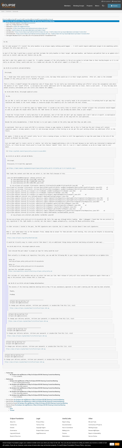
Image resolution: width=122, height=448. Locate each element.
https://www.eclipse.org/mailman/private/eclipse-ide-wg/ (30, 28)
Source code (15, 11)
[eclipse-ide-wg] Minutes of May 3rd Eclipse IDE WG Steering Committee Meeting (34, 381)
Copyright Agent (41, 427)
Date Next (12, 19)
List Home (50, 19)
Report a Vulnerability (95, 433)
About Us (12, 422)
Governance (13, 430)
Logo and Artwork (15, 433)
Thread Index (42, 19)
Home (2, 11)
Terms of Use (40, 424)
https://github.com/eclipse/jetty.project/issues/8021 (27, 151)
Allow (117, 444)
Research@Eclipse (94, 430)
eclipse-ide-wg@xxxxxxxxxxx (21, 26)
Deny (112, 444)
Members (67, 6)
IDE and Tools (92, 422)
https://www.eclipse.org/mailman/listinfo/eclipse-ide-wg (31, 32)
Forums (64, 433)
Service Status (93, 436)
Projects (89, 6)
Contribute (8, 11)
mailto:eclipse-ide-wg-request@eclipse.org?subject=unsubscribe (70, 33)
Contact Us (13, 424)
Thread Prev (19, 19)
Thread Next (27, 19)
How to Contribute (67, 427)
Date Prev (6, 19)
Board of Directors (15, 436)
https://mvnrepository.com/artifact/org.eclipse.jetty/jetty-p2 (30, 271)
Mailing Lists (65, 430)
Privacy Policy (40, 422)
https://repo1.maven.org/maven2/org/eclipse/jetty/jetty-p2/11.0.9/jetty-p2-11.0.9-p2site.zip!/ (42, 168)
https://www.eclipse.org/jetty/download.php (22, 237)
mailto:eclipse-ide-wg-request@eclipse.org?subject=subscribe (68, 32)
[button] (103, 6)
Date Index (34, 19)
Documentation (66, 424)
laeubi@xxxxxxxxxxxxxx (28, 23)
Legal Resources (41, 433)
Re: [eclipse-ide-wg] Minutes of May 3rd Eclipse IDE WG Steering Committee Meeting (35, 374)
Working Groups (78, 6)
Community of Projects (95, 424)
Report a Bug (66, 422)
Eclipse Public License (42, 430)
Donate (115, 6)
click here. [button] (87, 445)
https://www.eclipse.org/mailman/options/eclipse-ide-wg (32, 33)
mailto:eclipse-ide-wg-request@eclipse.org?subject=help (28, 30)
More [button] (97, 6)
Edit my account (107, 1)
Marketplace (66, 436)
